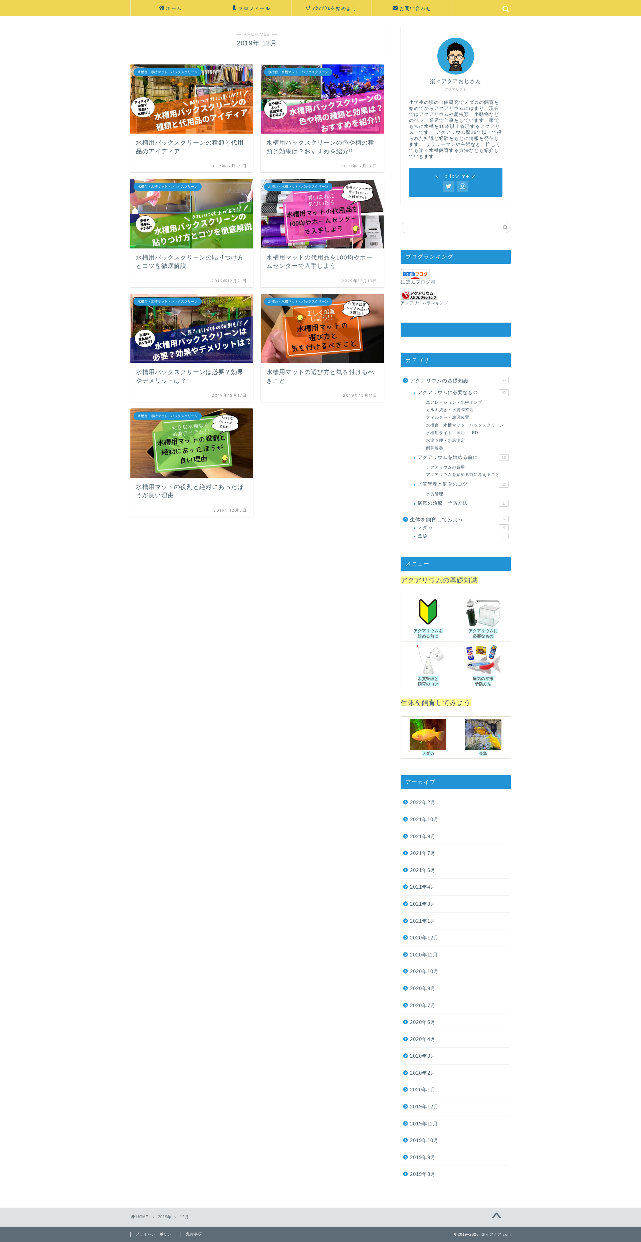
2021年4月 (423, 887)
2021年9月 (423, 836)
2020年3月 (423, 1056)
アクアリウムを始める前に (462, 457)
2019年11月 (424, 1123)
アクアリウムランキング (424, 303)
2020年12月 (424, 937)
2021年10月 (424, 819)
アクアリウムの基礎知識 (458, 380)
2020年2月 (423, 1073)
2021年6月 (423, 870)
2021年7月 (423, 853)
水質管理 (434, 494)
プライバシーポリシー (156, 1234)
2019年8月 (423, 1174)
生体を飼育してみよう (457, 519)
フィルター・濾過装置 (447, 417)
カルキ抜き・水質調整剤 (450, 409)
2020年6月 (423, 1022)
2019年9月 (423, 1157)
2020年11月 (424, 954)
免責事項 (194, 1234)
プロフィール (254, 8)
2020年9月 (423, 988)
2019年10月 (424, 1140)
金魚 (461, 535)
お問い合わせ (415, 8)
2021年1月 (423, 921)
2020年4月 (423, 1039)
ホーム (174, 8)
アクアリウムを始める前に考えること (463, 474)
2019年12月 (424, 1106)
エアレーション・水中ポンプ (454, 402)
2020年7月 (423, 1005)
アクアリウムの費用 (445, 467)
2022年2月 (423, 802)
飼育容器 (434, 448)
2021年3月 (423, 904)
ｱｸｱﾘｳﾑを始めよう (334, 8)
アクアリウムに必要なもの (462, 392)
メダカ (461, 527)
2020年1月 (423, 1089)
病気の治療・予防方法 (461, 503)
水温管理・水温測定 (445, 440)
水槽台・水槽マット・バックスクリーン (465, 425)
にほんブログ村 (418, 282)
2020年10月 (424, 971)
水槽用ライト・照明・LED (452, 432)
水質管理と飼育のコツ (461, 484)
